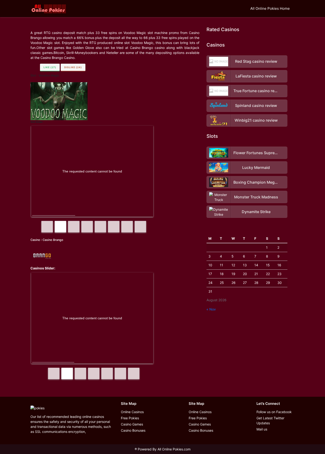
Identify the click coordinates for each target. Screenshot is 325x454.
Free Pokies (130, 418)
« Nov (211, 309)
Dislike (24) (73, 67)
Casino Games (132, 424)
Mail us (261, 429)
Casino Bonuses (133, 430)
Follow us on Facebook (274, 412)
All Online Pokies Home (270, 8)
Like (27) (50, 67)
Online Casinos (132, 412)
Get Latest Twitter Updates (270, 420)
